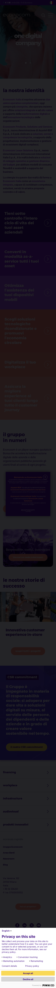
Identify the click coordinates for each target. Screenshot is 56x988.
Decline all (28, 979)
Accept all (28, 973)
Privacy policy (32, 966)
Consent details (9, 966)
